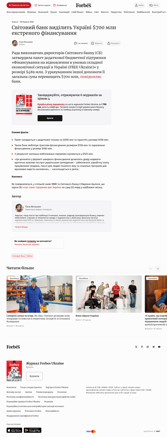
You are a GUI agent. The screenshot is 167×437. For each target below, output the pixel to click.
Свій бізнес (77, 12)
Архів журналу (14, 411)
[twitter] (136, 347)
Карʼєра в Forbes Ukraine (57, 387)
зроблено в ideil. (152, 431)
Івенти (28, 392)
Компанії (43, 12)
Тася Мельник (26, 42)
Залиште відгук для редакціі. (27, 244)
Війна (89, 12)
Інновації (64, 12)
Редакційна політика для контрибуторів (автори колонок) (35, 406)
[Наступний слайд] (157, 269)
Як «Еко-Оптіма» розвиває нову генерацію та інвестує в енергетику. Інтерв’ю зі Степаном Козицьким (38, 318)
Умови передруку (44, 392)
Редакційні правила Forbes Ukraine (23, 401)
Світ (96, 12)
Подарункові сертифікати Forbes (23, 416)
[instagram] (148, 347)
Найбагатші (143, 12)
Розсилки (62, 392)
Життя (105, 12)
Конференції (62, 5)
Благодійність (52, 411)
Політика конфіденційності (20, 397)
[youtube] (159, 347)
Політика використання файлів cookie (57, 397)
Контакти (11, 387)
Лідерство (116, 12)
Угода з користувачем (31, 387)
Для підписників (16, 12)
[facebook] (142, 347)
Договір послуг (14, 392)
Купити (50, 118)
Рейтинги (129, 12)
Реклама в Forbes (33, 411)
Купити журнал (44, 5)
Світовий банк (19, 256)
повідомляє (90, 76)
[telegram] (153, 347)
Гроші (53, 12)
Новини (31, 12)
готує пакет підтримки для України (41, 187)
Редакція (48, 401)
